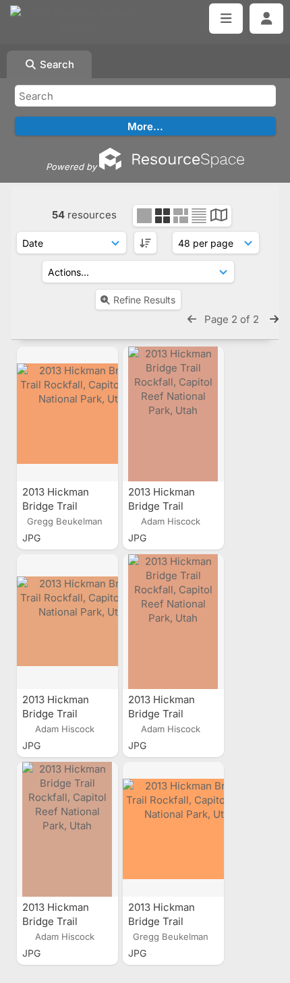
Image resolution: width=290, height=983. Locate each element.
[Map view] (219, 216)
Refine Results (144, 299)
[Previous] (191, 319)
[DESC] (145, 243)
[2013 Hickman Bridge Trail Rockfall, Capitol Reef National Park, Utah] (67, 414)
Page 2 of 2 (233, 319)
